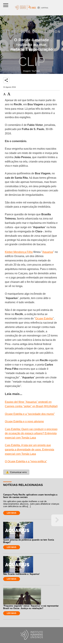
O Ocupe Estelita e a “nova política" (26, 461)
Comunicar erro (16, 472)
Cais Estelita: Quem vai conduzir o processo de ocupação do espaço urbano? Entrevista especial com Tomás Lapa (31, 433)
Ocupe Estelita (44, 318)
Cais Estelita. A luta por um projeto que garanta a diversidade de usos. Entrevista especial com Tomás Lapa (29, 449)
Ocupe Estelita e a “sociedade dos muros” (30, 414)
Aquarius (47, 252)
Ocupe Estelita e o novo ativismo (24, 421)
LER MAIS (11, 513)
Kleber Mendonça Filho (19, 252)
